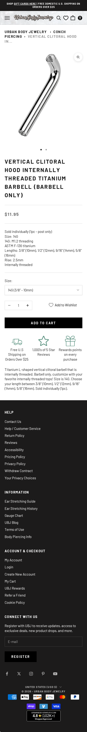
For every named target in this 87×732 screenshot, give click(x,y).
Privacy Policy (38, 398)
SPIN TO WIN (43, 391)
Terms (43, 398)
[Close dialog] (62, 335)
